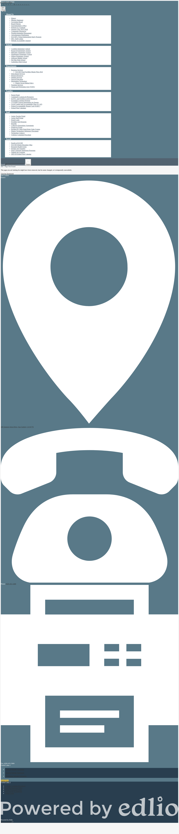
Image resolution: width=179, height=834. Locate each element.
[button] (10, 14)
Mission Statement (17, 20)
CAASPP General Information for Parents (25, 102)
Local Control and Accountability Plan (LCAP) (26, 104)
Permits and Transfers (18, 149)
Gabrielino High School (19, 62)
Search (3, 164)
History (13, 18)
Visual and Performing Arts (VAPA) (23, 87)
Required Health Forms (19, 147)
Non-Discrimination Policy (14, 788)
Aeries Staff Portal (17, 118)
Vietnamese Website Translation (16, 776)
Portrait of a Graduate (18, 27)
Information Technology (19, 81)
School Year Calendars (18, 108)
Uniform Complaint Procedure (21, 135)
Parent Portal (15, 95)
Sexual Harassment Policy (13, 790)
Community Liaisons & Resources (22, 97)
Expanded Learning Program (20, 100)
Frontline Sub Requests (18, 122)
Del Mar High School (18, 60)
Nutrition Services (17, 85)
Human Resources (17, 76)
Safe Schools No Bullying (13, 791)
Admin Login (9, 793)
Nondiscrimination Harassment (21, 33)
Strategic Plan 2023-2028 (19, 29)
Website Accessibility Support (21, 41)
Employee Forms (16, 127)
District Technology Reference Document (24, 131)
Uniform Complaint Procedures (15, 786)
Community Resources (18, 31)
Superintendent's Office (19, 26)
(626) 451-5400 (11, 584)
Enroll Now (5, 781)
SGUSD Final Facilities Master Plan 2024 (29, 72)
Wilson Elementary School (20, 56)
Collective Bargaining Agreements (22, 125)
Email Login (15, 120)
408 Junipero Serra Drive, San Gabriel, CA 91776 (17, 427)
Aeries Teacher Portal (18, 116)
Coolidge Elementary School (20, 49)
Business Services (17, 70)
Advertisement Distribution (20, 35)
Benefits (14, 124)
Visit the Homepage (7, 173)
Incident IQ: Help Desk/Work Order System (25, 129)
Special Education (17, 79)
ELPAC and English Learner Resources (24, 99)
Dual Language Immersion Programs (23, 150)
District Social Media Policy (24, 83)
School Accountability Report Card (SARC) (25, 106)
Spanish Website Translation (15, 773)
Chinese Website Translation (15, 769)
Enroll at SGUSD (17, 143)
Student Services (16, 77)
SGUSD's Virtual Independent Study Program (26, 37)
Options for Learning (18, 152)
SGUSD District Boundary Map (21, 145)
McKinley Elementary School (21, 52)
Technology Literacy (18, 133)
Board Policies (16, 24)
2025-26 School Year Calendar (21, 154)
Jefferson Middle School (19, 58)
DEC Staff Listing (17, 39)
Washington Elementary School (21, 54)
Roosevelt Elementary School (21, 51)
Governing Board (17, 22)
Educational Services (18, 74)
